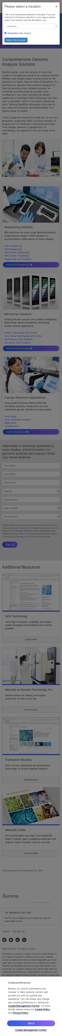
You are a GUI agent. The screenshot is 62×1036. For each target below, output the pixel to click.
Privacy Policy (20, 1012)
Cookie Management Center (24, 1005)
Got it (31, 1023)
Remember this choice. (19, 33)
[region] (31, 1006)
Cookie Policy (42, 1009)
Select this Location (16, 40)
